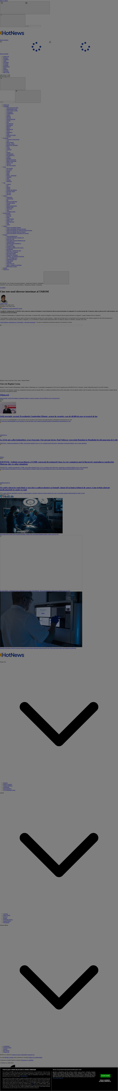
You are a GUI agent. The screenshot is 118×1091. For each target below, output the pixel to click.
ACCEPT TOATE (105, 1075)
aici (32, 1083)
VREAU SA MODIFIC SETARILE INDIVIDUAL (105, 1080)
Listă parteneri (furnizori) (58, 1078)
